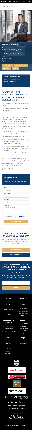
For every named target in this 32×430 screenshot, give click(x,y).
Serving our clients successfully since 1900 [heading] (16, 234)
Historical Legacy (23, 311)
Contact (23, 346)
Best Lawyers (8, 353)
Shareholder (6, 47)
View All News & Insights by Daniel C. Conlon (13, 80)
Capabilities (17, 250)
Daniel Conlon (17, 159)
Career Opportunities (23, 333)
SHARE (16, 68)
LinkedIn (8, 343)
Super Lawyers (9, 351)
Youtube (8, 348)
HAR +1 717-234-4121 (24, 1)
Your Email (6, 199)
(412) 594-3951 (7, 58)
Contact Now (10, 178)
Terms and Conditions (23, 341)
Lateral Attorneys (23, 323)
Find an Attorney (16, 255)
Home (8, 302)
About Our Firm (23, 302)
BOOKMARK (7, 68)
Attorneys (8, 304)
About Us (8, 312)
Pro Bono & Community (8, 331)
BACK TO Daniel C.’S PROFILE (13, 85)
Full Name (6, 187)
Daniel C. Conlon (10, 45)
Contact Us (9, 314)
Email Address (6, 56)
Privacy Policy (23, 343)
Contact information (11, 54)
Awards (23, 304)
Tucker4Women (8, 328)
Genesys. (23, 425)
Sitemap (15, 405)
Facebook (8, 346)
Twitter (8, 341)
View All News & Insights (12, 76)
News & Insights (8, 309)
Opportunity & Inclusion (8, 326)
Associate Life (23, 326)
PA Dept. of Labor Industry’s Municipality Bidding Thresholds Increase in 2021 (15, 96)
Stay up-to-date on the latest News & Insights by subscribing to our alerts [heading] (16, 268)
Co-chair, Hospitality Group (12, 50)
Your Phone (7, 193)
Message (6, 205)
